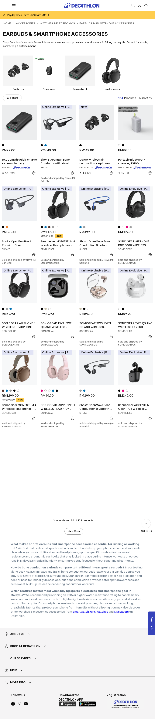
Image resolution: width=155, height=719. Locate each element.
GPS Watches (99, 611)
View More (74, 531)
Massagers (121, 611)
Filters (14, 97)
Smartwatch (81, 611)
